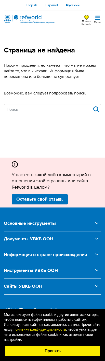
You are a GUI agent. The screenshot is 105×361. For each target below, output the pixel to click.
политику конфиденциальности (40, 329)
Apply (96, 109)
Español (51, 5)
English (31, 5)
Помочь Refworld (86, 22)
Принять (53, 351)
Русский (73, 5)
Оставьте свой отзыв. (39, 199)
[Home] (29, 19)
